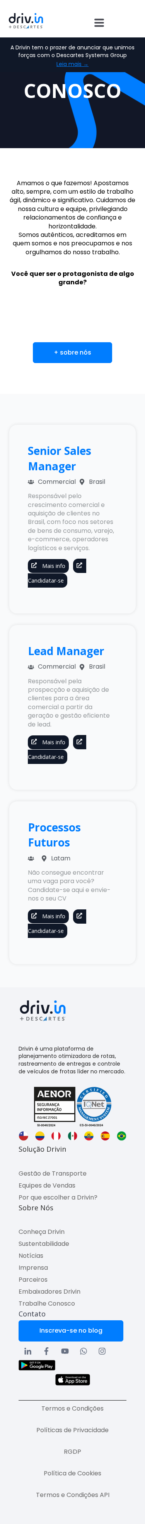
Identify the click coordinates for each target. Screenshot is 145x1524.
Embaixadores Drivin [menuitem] (49, 1291)
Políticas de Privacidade (72, 1430)
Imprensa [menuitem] (33, 1267)
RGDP (72, 1451)
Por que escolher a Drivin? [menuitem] (58, 1197)
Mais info (53, 565)
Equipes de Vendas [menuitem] (47, 1185)
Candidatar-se (46, 580)
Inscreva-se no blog (70, 1330)
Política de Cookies (72, 1473)
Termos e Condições (72, 1408)
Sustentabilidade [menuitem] (44, 1243)
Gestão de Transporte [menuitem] (53, 1173)
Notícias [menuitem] (31, 1255)
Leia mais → (72, 64)
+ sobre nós (72, 352)
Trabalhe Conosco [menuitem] (47, 1303)
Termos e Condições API (72, 1494)
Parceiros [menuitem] (33, 1279)
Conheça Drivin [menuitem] (42, 1231)
